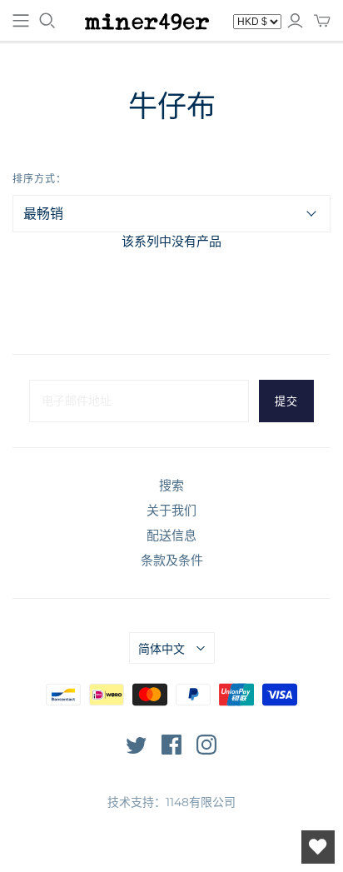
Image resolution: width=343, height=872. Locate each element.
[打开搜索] (47, 20)
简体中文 (161, 648)
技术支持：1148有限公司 (171, 802)
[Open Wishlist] (318, 847)
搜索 (171, 485)
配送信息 (171, 535)
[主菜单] (20, 20)
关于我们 (171, 510)
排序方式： (39, 178)
